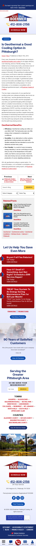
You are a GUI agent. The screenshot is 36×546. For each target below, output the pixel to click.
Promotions (23, 311)
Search (29, 187)
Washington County (18, 420)
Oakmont (24, 234)
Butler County (26, 418)
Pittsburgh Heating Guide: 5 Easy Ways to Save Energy (10, 180)
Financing (12, 311)
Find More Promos (18, 317)
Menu (3, 544)
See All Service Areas (18, 428)
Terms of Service (18, 518)
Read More (22, 7)
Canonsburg (24, 404)
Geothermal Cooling (18, 232)
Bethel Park (26, 401)
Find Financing (18, 504)
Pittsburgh (6, 236)
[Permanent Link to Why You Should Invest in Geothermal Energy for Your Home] (7, 216)
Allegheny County (11, 418)
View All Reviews (18, 358)
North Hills (12, 408)
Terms (28, 519)
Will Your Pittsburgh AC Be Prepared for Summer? (26, 180)
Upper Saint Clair (18, 411)
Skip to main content (4, 10)
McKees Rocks (15, 234)
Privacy (26, 519)
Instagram (22, 498)
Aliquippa (12, 399)
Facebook (14, 498)
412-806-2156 (20, 24)
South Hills (23, 408)
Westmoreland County (18, 422)
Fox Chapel (7, 406)
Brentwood (12, 404)
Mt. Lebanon (28, 406)
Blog (7, 56)
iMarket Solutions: (19, 533)
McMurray (17, 406)
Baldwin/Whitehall (12, 401)
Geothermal (6, 39)
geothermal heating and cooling (11, 61)
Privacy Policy (13, 518)
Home (3, 56)
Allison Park (23, 399)
